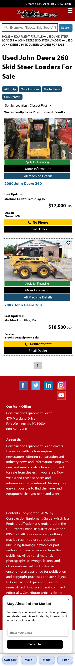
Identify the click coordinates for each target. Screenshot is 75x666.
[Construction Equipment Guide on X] (37, 388)
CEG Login (64, 4)
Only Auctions (30, 89)
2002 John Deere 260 (23, 304)
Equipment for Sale (28, 36)
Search (65, 27)
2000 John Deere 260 (23, 183)
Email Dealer (38, 229)
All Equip (10, 89)
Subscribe (34, 644)
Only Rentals (12, 97)
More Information (38, 168)
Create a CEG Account (40, 4)
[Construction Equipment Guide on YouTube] (63, 398)
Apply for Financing (37, 162)
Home (6, 36)
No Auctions (52, 89)
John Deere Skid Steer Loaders (39, 40)
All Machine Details (38, 176)
